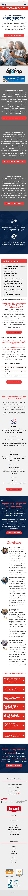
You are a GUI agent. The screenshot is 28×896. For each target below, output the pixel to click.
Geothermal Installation (9, 268)
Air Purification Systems (14, 832)
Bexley (14, 752)
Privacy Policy (14, 860)
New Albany (23, 758)
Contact (14, 857)
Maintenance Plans (14, 834)
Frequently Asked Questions (10, 295)
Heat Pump (14, 825)
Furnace (14, 823)
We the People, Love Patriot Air (11, 294)
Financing (14, 853)
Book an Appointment (14, 35)
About (14, 849)
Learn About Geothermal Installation (14, 118)
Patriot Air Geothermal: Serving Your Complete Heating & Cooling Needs (12, 284)
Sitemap (14, 862)
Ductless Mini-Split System (14, 829)
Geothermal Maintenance (10, 271)
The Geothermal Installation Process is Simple (13, 287)
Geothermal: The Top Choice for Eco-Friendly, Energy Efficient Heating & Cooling (14, 266)
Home (14, 846)
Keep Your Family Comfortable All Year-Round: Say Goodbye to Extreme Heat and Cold (14, 291)
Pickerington (15, 759)
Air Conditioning (14, 820)
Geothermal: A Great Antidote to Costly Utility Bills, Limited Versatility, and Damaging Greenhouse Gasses (13, 280)
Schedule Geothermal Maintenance (14, 161)
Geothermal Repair (8, 275)
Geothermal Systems (14, 827)
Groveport (5, 756)
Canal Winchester (10, 753)
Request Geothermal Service (14, 203)
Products (14, 851)
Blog (14, 855)
